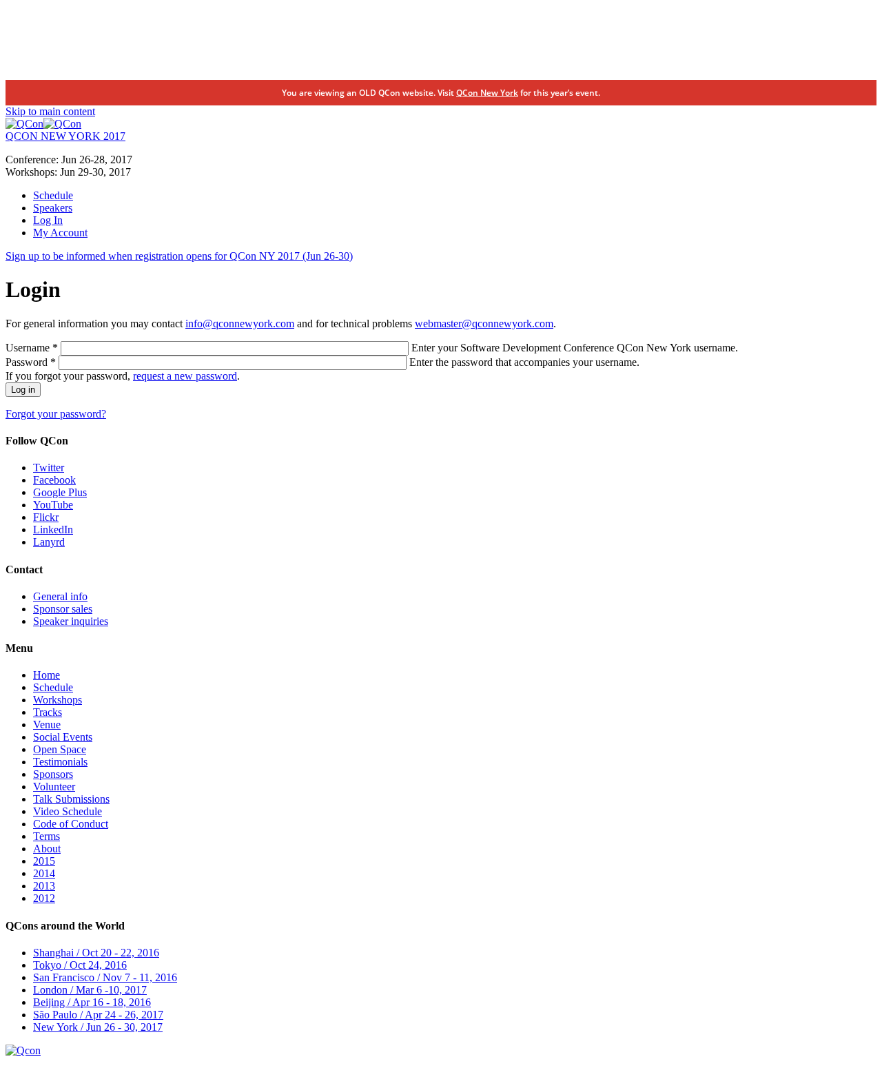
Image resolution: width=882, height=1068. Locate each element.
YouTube (53, 505)
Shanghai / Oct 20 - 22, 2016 (96, 952)
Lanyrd (49, 542)
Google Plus (60, 492)
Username (32, 347)
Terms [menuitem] (46, 836)
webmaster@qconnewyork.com (484, 323)
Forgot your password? (56, 414)
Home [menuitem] (46, 675)
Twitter (48, 467)
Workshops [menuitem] (57, 700)
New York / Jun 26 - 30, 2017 (98, 1027)
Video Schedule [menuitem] (67, 811)
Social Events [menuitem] (62, 737)
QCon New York (487, 93)
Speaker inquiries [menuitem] (70, 621)
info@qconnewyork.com (239, 323)
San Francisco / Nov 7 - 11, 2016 (105, 977)
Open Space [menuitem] (59, 749)
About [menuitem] (47, 848)
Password (31, 362)
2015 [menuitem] (44, 861)
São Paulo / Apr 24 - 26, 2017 (98, 1014)
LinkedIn (53, 529)
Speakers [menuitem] (52, 208)
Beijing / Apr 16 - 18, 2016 (92, 1002)
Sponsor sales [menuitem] (62, 609)
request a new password (185, 376)
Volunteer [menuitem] (54, 786)
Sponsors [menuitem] (53, 774)
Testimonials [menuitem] (60, 762)
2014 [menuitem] (44, 873)
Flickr (46, 517)
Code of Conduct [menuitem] (70, 824)
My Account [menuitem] (60, 232)
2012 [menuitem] (44, 898)
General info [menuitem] (60, 596)
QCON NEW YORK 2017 (65, 136)
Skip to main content (50, 111)
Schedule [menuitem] (53, 195)
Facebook (54, 480)
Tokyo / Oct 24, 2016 (80, 965)
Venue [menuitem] (47, 724)
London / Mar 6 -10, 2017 (90, 990)
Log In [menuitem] (48, 220)
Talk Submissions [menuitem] (71, 799)
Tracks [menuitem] (47, 712)
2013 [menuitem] (44, 886)
